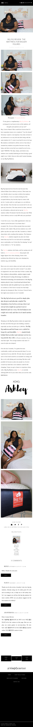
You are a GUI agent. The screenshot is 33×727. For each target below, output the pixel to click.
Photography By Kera (20, 117)
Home (16, 658)
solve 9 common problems (12, 253)
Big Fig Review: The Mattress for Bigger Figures (16, 549)
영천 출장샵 (22, 627)
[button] (4, 3)
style (27, 527)
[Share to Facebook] (18, 524)
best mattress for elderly (8, 600)
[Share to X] (15, 524)
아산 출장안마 (10, 630)
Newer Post (6, 658)
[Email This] (11, 524)
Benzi (6, 566)
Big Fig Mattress (24, 121)
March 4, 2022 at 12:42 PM (21, 612)
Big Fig (26, 210)
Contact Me (16, 681)
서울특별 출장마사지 (10, 619)
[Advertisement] (16, 702)
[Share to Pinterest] (21, 524)
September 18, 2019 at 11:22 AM (17, 566)
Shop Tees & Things (20, 674)
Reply (5, 575)
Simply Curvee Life (10, 723)
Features (24, 678)
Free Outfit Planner (12, 678)
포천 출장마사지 (10, 627)
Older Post (27, 658)
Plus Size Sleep (21, 527)
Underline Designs (11, 725)
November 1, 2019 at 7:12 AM (17, 583)
